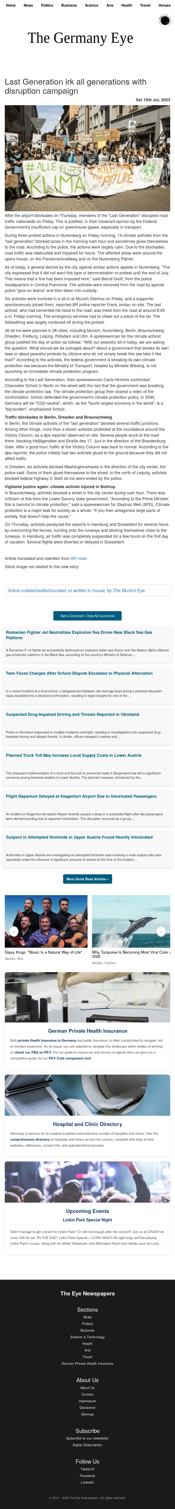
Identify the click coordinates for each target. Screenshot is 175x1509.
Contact (88, 1394)
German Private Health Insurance (87, 1030)
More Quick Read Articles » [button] (88, 879)
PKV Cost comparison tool (70, 1058)
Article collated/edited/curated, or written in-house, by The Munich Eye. (77, 590)
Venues (164, 5)
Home (11, 5)
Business (69, 5)
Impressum (87, 1401)
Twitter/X (87, 1469)
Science (91, 5)
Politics (47, 5)
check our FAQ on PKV (33, 1052)
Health (126, 5)
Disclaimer (88, 1407)
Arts (109, 5)
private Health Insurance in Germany (47, 1040)
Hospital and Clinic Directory (87, 1124)
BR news (79, 558)
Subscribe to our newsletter (87, 1438)
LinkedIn (87, 1482)
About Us (87, 1387)
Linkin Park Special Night (87, 1220)
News (28, 5)
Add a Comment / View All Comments (88, 615)
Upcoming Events (87, 1211)
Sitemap (87, 1414)
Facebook (87, 1475)
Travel (145, 5)
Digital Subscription (88, 1444)
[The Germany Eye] (165, 19)
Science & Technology (87, 1337)
